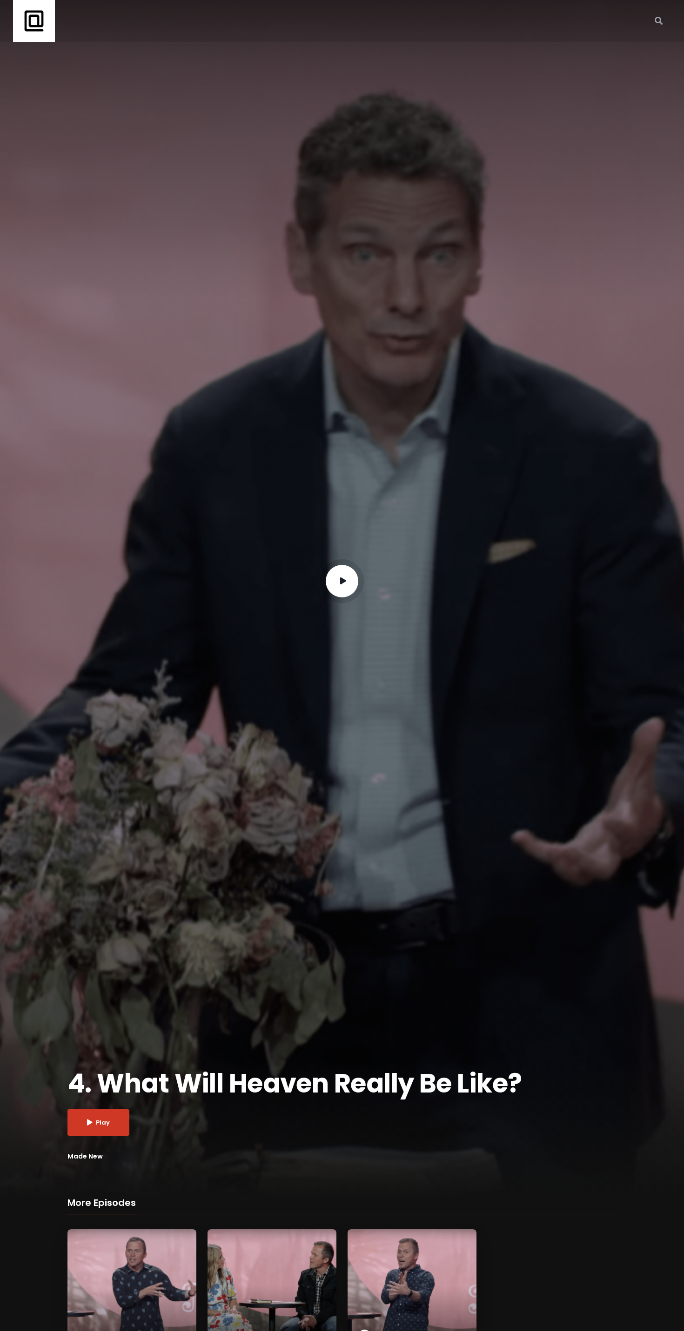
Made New (85, 1156)
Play (103, 1122)
